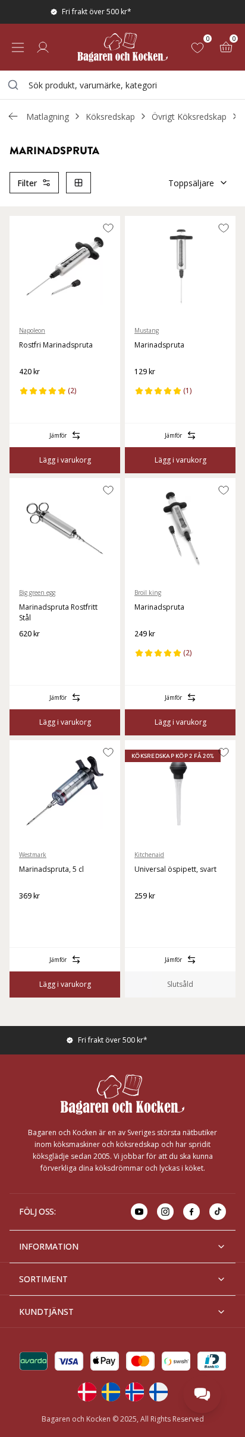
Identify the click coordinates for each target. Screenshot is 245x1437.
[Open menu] (18, 47)
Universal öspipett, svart (175, 869)
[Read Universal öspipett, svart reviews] (147, 915)
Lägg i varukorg (65, 460)
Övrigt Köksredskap (189, 116)
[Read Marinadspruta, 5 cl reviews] (32, 915)
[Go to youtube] (139, 1211)
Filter (27, 183)
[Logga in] (43, 47)
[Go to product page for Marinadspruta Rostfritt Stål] (65, 528)
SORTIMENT (43, 1279)
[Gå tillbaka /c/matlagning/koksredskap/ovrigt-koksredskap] (13, 116)
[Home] (122, 47)
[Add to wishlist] (108, 228)
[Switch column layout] (78, 182)
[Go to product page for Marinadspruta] (180, 266)
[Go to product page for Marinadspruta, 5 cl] (65, 790)
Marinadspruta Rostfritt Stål (58, 612)
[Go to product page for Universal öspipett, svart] (180, 790)
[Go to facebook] (191, 1211)
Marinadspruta (159, 345)
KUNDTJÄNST (46, 1311)
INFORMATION (48, 1246)
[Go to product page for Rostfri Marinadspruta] (65, 266)
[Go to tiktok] (217, 1211)
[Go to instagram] (165, 1211)
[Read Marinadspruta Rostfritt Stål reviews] (32, 653)
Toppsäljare (191, 183)
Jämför (58, 435)
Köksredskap (110, 116)
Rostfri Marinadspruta (56, 345)
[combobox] (122, 85)
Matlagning (47, 116)
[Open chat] (202, 1394)
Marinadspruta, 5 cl (51, 869)
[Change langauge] (86, 1391)
